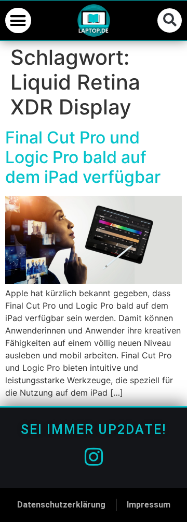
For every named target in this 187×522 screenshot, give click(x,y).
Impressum (148, 505)
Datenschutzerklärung (61, 505)
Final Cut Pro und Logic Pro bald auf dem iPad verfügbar (83, 157)
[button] (18, 21)
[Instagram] (93, 456)
